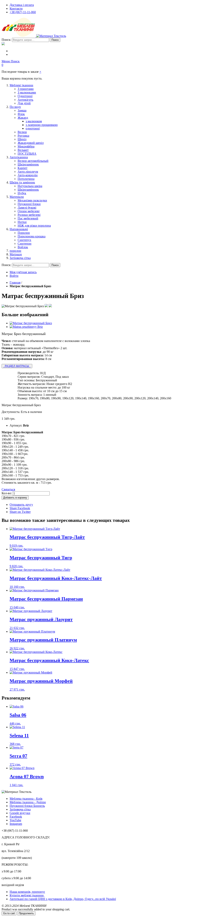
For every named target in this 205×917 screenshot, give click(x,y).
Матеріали (17, 196)
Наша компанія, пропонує (27, 891)
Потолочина (26, 178)
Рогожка (23, 135)
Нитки (22, 222)
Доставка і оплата (22, 5)
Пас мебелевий (28, 218)
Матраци (16, 254)
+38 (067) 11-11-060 (23, 12)
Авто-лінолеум (28, 171)
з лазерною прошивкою (42, 125)
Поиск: (6, 39)
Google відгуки (20, 813)
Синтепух (24, 240)
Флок (21, 114)
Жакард (23, 117)
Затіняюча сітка (20, 258)
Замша (22, 110)
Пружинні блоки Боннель (27, 805)
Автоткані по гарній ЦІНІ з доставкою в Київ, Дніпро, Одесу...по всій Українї (63, 899)
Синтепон (24, 243)
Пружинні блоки (29, 204)
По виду (15, 107)
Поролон (24, 232)
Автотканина (19, 157)
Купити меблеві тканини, (27, 895)
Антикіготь (25, 99)
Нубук (22, 193)
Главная (15, 282)
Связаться (8, 489)
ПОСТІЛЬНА (27, 153)
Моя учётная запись (23, 272)
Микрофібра (26, 146)
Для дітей (24, 103)
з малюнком (34, 121)
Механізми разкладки (32, 200)
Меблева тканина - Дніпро (28, 802)
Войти (14, 275)
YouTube (15, 820)
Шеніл (22, 139)
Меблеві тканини (21, 85)
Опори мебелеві (28, 211)
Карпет (22, 168)
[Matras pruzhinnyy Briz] (26, 326)
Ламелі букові (27, 207)
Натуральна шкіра (30, 186)
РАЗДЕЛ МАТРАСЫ (17, 366)
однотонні (33, 128)
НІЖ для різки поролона (34, 225)
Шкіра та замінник (22, 182)
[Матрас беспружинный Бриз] (31, 323)
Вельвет (23, 150)
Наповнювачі (19, 229)
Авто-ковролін (28, 175)
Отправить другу (21, 504)
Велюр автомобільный (33, 160)
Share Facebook (20, 508)
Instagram (16, 823)
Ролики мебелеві (29, 214)
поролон (15, 250)
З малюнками (27, 92)
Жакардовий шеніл (31, 143)
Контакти (16, 8)
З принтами (26, 89)
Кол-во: (7, 493)
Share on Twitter (20, 511)
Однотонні (25, 96)
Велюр (22, 132)
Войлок (23, 247)
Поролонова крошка (31, 236)
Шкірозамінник (28, 164)
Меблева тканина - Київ (26, 798)
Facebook (16, 816)
